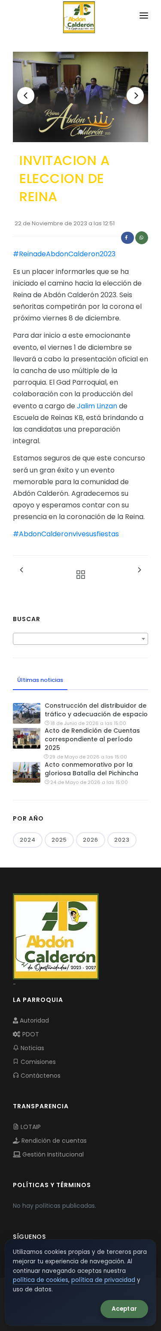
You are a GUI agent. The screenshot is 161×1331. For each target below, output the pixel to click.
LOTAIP (30, 1127)
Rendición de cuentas (53, 1140)
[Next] (135, 95)
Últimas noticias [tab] (40, 680)
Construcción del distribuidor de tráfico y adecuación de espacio (96, 709)
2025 (59, 840)
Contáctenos (40, 1075)
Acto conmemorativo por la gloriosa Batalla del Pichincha (91, 768)
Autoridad (33, 1020)
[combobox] (80, 639)
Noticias (31, 1048)
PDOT (30, 1034)
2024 (28, 840)
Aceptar (124, 1309)
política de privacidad (103, 1280)
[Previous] (25, 95)
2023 (122, 840)
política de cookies (40, 1280)
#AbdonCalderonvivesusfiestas (66, 534)
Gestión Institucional (52, 1154)
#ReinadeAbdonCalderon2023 (64, 254)
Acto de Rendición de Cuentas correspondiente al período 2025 (92, 739)
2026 (90, 840)
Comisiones (37, 1061)
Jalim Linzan (97, 406)
